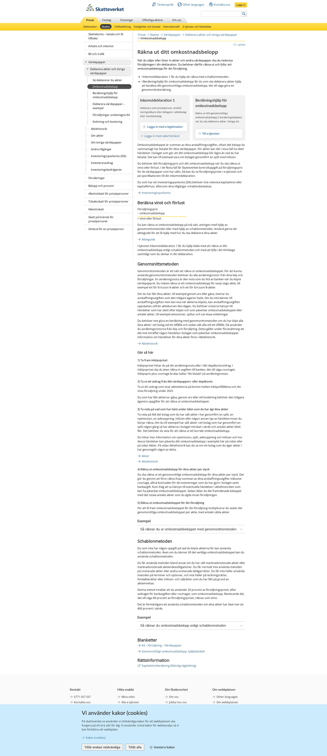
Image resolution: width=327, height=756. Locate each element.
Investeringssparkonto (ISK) (108, 156)
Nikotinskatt (96, 209)
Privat (90, 20)
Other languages (193, 4)
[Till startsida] (105, 10)
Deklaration (90, 26)
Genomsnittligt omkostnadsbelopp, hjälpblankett (173, 651)
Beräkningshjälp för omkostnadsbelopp (105, 95)
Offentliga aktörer (152, 20)
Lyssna (241, 44)
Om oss (176, 20)
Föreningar (126, 20)
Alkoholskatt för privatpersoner (108, 194)
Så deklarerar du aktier (107, 80)
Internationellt (171, 26)
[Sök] (244, 14)
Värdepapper (96, 62)
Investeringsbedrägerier (106, 170)
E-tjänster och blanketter (197, 26)
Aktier (145, 456)
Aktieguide (148, 239)
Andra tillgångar (101, 149)
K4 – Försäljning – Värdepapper (162, 645)
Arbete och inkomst (101, 46)
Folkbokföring (122, 26)
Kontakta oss (222, 4)
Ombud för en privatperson (106, 229)
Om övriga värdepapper (106, 142)
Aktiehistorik (99, 129)
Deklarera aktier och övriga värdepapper (107, 71)
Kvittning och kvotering (107, 122)
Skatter (106, 26)
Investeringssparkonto (156, 193)
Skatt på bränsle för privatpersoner (101, 219)
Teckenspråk (165, 4)
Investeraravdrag (102, 163)
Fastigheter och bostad (147, 26)
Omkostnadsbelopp (105, 86)
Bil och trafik (96, 54)
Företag (106, 20)
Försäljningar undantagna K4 (111, 115)
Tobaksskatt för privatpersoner (108, 201)
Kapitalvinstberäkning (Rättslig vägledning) (169, 666)
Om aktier (97, 135)
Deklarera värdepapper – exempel (109, 106)
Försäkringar (96, 178)
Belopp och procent (101, 186)
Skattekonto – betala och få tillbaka (105, 36)
